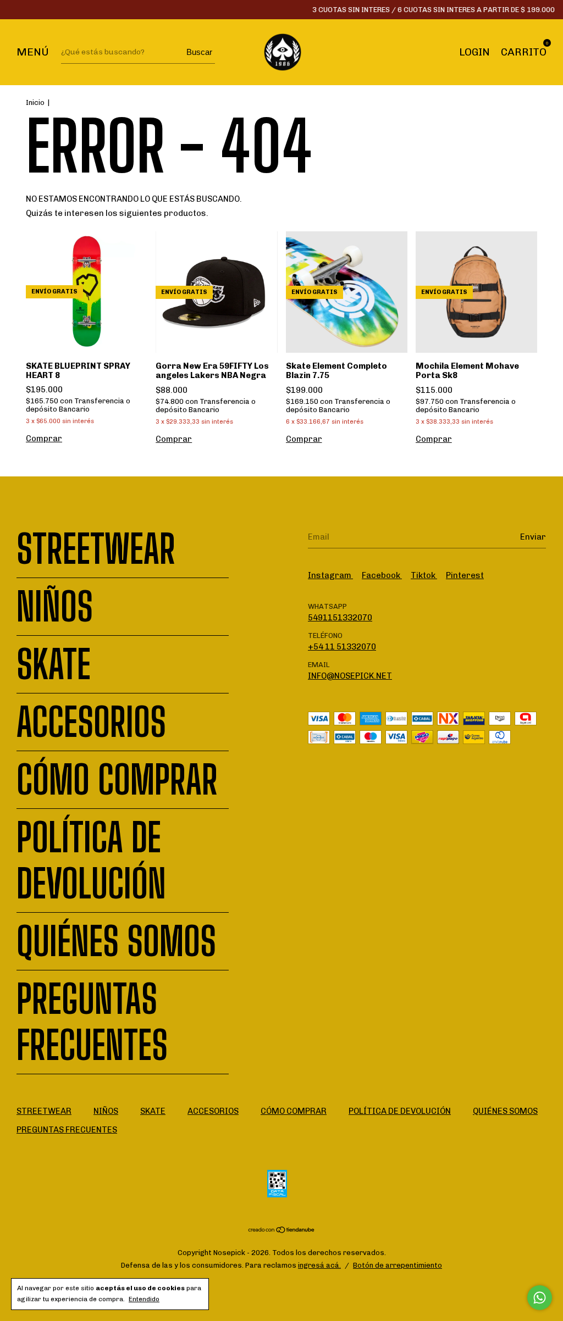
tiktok (424, 575)
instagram (330, 575)
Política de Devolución (91, 860)
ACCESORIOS (91, 722)
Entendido (144, 1299)
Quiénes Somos (116, 941)
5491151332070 (340, 618)
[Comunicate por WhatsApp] (539, 1297)
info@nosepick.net (350, 676)
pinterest (465, 575)
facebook (382, 575)
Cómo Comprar (117, 780)
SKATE (53, 664)
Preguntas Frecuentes (92, 1022)
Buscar (199, 52)
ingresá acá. (319, 1265)
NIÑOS (54, 607)
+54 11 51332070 (342, 647)
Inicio (35, 102)
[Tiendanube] (281, 1231)
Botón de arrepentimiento (397, 1265)
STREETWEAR (95, 549)
